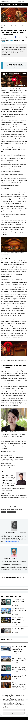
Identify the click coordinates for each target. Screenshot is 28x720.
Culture (3, 37)
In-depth (8, 4)
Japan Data (14, 4)
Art (22, 37)
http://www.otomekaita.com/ (12, 541)
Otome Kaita (7, 40)
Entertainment (11, 37)
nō (20, 509)
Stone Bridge (11, 512)
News (20, 4)
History (18, 37)
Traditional (14, 509)
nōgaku (3, 512)
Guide (24, 4)
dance (3, 509)
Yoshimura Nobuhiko (15, 558)
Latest (2, 4)
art (8, 509)
